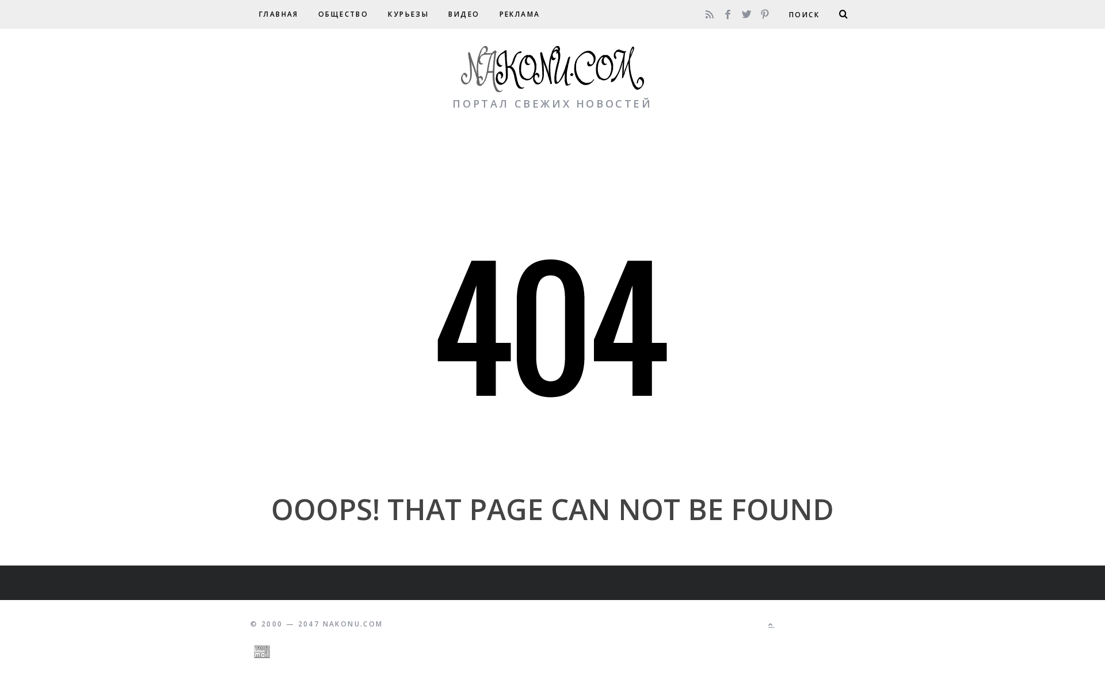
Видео (463, 14)
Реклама (520, 14)
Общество (343, 14)
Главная (279, 14)
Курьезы (408, 14)
